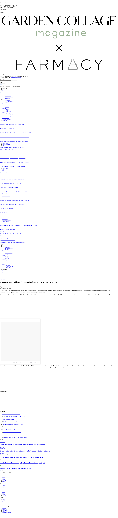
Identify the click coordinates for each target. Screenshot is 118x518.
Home (3, 494)
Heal (3, 99)
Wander (3, 94)
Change (3, 112)
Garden (3, 492)
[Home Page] (0, 85)
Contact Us (4, 486)
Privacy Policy (5, 511)
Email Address (3, 9)
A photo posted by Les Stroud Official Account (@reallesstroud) (14, 362)
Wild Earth (7, 107)
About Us (4, 485)
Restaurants (7, 109)
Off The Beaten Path (9, 97)
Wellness (4, 495)
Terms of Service (5, 510)
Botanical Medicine (8, 101)
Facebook (4, 499)
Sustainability (7, 113)
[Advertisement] (59, 308)
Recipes (6, 110)
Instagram (4, 502)
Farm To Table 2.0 (8, 111)
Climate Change (8, 115)
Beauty (6, 102)
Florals (6, 106)
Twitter (3, 500)
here (67, 367)
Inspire (3, 103)
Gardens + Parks (8, 96)
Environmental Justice (9, 114)
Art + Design (7, 104)
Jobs (3, 487)
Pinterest (4, 501)
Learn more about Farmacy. (16, 77)
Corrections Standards (6, 512)
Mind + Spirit (7, 100)
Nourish (4, 108)
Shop (3, 270)
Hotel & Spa (7, 98)
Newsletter (4, 504)
